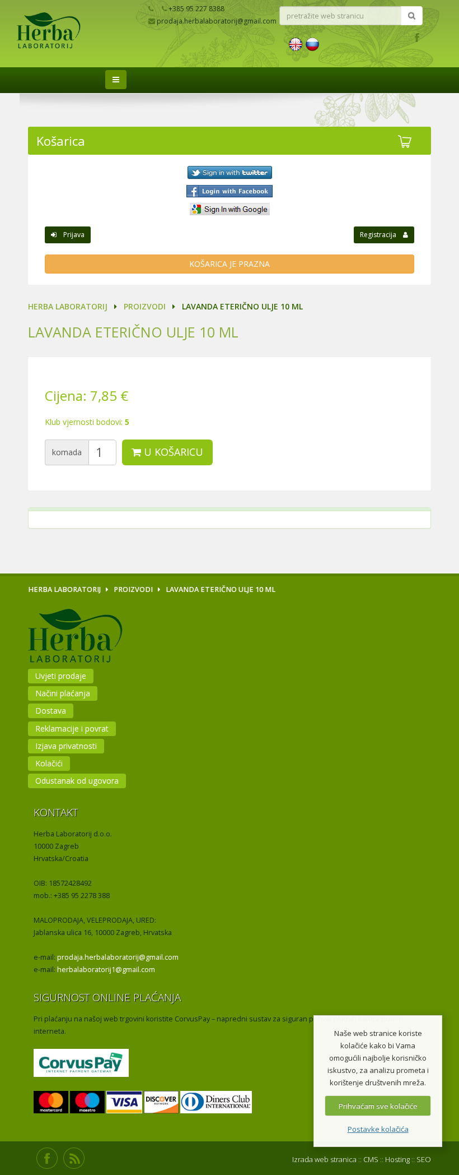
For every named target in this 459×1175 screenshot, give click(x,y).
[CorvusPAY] (81, 1063)
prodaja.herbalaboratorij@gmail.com (118, 957)
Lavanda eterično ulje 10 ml (133, 331)
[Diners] (216, 1103)
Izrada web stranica (324, 1159)
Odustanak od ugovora (77, 780)
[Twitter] (229, 172)
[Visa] (124, 1103)
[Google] (229, 209)
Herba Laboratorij (67, 306)
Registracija (381, 234)
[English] (295, 43)
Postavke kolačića (378, 1129)
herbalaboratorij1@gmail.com (106, 969)
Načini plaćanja (62, 693)
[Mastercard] (51, 1103)
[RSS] (74, 1158)
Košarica (60, 140)
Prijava (71, 234)
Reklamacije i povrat (72, 728)
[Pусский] (312, 43)
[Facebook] (229, 191)
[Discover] (161, 1103)
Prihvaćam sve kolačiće (378, 1106)
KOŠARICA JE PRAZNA (229, 263)
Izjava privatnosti (66, 746)
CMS (370, 1159)
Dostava (50, 710)
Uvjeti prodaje (60, 675)
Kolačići (49, 763)
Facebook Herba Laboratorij (416, 36)
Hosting (397, 1159)
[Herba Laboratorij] (80, 45)
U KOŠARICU (172, 452)
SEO (423, 1159)
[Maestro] (87, 1103)
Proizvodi (145, 306)
